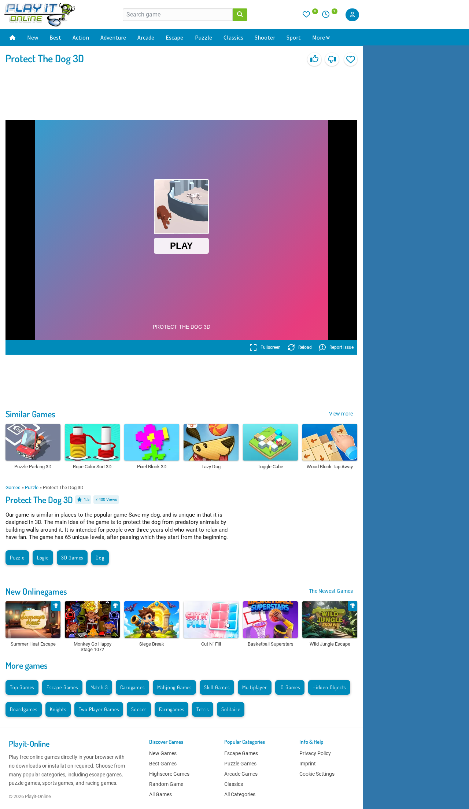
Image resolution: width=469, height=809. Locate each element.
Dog (100, 557)
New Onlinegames (36, 591)
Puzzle (203, 37)
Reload (305, 347)
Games (13, 487)
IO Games (290, 687)
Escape (174, 37)
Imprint (307, 763)
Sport (294, 37)
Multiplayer (254, 687)
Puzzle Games (240, 763)
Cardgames (132, 687)
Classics (233, 37)
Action (81, 37)
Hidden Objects (329, 687)
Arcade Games (241, 774)
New (32, 37)
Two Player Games (99, 709)
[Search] (240, 14)
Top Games (22, 687)
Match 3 (99, 687)
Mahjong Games (174, 687)
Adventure (113, 37)
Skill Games (217, 687)
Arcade (145, 37)
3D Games (72, 557)
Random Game (166, 784)
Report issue (341, 347)
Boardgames (23, 709)
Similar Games (30, 414)
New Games (163, 753)
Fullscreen (271, 347)
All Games (160, 794)
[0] (310, 16)
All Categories (239, 794)
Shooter (265, 37)
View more (341, 414)
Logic (43, 557)
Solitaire (230, 709)
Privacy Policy (315, 753)
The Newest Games (331, 591)
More (318, 37)
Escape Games (62, 687)
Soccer (139, 709)
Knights (58, 709)
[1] (328, 16)
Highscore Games (169, 774)
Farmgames (171, 709)
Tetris (202, 709)
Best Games (163, 763)
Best (55, 37)
